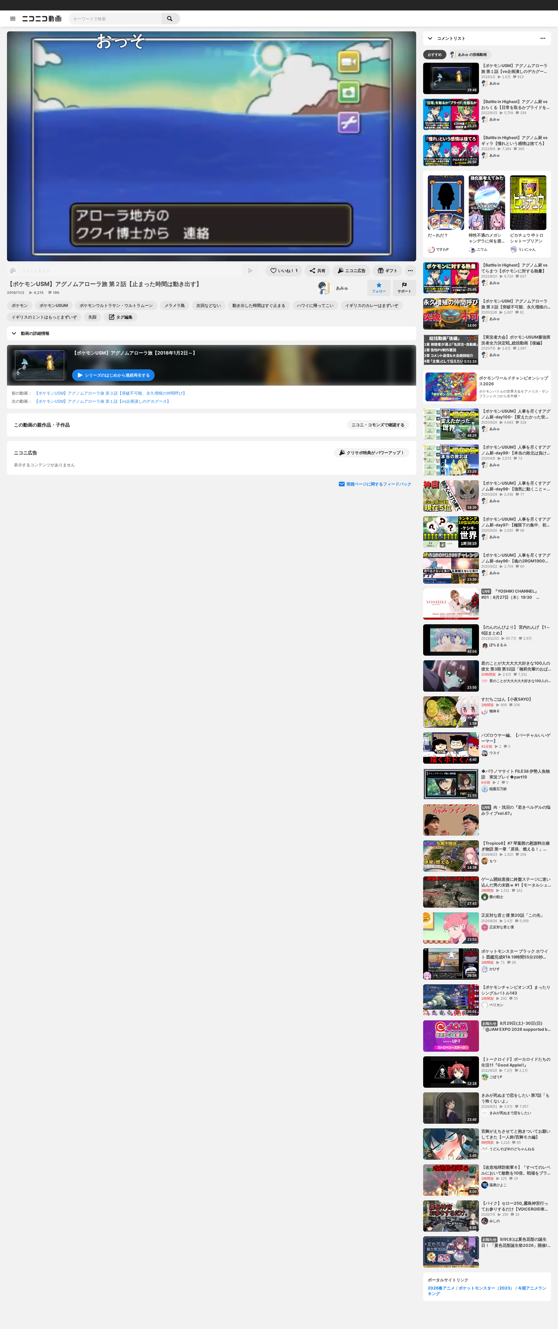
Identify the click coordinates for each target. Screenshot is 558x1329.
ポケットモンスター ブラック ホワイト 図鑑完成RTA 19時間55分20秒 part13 (514, 954)
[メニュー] (410, 270)
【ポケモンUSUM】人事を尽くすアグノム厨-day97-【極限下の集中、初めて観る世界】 (515, 522)
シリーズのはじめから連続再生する (117, 375)
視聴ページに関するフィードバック (379, 594)
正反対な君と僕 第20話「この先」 (513, 915)
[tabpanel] (487, 665)
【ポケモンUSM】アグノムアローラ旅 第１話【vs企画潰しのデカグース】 (102, 401)
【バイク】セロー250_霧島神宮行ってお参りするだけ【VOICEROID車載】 (514, 1206)
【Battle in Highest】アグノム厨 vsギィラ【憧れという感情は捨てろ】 (514, 140)
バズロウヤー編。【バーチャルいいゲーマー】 (515, 738)
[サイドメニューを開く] (13, 18)
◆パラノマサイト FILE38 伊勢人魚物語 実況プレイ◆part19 (515, 774)
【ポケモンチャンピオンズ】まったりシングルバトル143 (515, 990)
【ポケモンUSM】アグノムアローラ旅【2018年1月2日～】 (134, 353)
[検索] (171, 18)
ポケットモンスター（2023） (486, 1287)
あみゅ (342, 287)
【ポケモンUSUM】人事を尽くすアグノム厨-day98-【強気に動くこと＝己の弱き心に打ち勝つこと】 (516, 486)
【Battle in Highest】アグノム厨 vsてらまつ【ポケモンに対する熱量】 (514, 267)
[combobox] (115, 18)
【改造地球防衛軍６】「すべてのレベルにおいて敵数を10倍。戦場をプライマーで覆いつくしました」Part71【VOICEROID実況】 (515, 1170)
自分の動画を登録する (47, 484)
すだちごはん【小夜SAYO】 (507, 699)
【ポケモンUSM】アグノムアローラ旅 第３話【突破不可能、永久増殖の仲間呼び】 (110, 393)
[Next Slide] (404, 539)
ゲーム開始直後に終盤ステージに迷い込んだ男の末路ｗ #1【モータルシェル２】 (515, 882)
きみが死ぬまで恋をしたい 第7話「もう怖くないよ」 (515, 1098)
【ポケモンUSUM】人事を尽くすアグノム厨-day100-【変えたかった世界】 (515, 414)
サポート (405, 291)
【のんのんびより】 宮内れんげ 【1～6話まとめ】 (515, 630)
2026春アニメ (441, 1287)
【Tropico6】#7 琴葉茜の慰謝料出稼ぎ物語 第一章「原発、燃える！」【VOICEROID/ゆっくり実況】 (515, 846)
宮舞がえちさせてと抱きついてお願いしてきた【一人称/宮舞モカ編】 (515, 1134)
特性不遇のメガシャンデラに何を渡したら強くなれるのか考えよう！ (485, 238)
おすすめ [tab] (435, 54)
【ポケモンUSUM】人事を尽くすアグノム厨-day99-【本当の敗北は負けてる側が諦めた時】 (516, 450)
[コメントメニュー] (543, 38)
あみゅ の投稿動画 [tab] (472, 54)
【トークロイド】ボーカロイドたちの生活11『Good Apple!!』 (515, 1062)
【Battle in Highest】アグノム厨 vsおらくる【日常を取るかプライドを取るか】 (515, 104)
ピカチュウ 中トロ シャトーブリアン (526, 238)
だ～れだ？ (438, 235)
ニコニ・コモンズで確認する (378, 424)
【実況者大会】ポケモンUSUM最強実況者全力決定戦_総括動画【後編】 (515, 340)
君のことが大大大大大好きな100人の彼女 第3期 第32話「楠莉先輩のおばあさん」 (515, 666)
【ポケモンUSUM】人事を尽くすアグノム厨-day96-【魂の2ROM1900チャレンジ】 (515, 558)
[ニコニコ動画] (42, 18)
